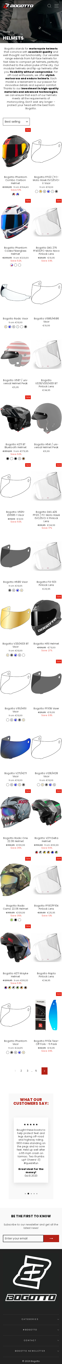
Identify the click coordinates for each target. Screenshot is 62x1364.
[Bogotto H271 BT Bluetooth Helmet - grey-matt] (19, 458)
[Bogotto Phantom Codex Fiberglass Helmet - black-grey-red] (19, 265)
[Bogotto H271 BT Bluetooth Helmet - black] (7, 458)
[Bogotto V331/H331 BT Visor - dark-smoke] (11, 655)
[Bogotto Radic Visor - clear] (21, 326)
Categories (30, 1319)
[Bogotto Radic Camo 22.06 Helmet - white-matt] (19, 920)
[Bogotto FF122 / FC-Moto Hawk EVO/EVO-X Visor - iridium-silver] (44, 191)
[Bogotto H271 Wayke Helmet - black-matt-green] (17, 987)
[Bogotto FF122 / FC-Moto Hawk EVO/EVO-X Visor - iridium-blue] (48, 191)
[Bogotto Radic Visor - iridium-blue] (9, 326)
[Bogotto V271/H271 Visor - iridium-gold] (19, 784)
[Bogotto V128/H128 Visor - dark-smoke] (46, 784)
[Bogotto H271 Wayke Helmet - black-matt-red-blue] (5, 987)
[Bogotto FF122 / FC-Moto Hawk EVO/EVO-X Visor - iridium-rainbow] (52, 191)
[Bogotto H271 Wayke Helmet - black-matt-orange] (21, 987)
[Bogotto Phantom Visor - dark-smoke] (11, 1052)
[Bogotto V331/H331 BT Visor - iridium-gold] (7, 655)
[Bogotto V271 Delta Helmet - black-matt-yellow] (44, 852)
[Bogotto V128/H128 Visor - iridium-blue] (50, 784)
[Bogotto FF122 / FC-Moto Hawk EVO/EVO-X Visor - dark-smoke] (56, 191)
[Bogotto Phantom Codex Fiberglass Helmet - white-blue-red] (11, 265)
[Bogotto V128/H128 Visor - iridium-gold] (42, 784)
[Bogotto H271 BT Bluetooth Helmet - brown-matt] (23, 458)
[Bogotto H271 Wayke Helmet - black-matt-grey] (13, 987)
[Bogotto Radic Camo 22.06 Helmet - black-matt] (15, 920)
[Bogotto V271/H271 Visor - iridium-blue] (15, 784)
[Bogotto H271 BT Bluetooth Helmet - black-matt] (15, 458)
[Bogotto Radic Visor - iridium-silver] (13, 326)
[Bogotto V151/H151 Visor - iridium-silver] (11, 720)
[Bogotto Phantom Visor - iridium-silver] (15, 1052)
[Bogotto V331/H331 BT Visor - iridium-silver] (19, 655)
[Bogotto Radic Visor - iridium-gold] (5, 326)
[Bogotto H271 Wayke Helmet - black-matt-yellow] (9, 987)
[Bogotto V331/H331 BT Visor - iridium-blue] (15, 655)
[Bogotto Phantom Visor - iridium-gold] (23, 1052)
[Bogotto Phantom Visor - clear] (7, 1052)
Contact (30, 1340)
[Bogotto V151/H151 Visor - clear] (7, 720)
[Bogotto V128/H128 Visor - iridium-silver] (54, 784)
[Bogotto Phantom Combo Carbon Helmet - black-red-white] (13, 194)
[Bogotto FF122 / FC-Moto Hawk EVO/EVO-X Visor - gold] (40, 191)
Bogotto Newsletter (30, 1351)
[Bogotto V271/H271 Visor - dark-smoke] (23, 784)
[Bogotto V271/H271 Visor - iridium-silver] (11, 784)
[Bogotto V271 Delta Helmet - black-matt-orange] (48, 852)
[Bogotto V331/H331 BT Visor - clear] (23, 655)
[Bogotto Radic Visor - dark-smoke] (25, 326)
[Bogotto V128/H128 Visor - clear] (38, 784)
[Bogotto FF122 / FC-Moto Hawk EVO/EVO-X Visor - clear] (36, 191)
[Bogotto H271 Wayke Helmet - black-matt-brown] (25, 987)
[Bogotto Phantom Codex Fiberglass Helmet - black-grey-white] (15, 265)
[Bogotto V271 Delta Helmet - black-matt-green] (56, 852)
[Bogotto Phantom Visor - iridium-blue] (19, 1052)
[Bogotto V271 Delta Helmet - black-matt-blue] (52, 852)
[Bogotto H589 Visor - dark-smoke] (9, 590)
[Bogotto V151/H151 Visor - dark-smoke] (19, 720)
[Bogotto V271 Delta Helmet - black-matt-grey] (40, 852)
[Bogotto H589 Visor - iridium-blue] (17, 590)
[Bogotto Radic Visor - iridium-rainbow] (17, 326)
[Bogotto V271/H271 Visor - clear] (7, 784)
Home (6, 31)
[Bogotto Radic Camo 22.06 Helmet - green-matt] (11, 920)
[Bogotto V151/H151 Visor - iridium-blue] (15, 720)
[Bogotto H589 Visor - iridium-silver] (13, 590)
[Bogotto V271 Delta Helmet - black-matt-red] (36, 852)
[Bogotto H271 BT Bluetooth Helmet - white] (11, 458)
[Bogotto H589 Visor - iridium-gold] (21, 590)
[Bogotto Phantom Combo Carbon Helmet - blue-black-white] (17, 194)
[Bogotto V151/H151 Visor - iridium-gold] (23, 720)
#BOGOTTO (30, 1329)
